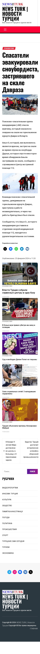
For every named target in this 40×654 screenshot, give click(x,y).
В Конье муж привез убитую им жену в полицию (18, 326)
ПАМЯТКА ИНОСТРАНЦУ (12, 511)
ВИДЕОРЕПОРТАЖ (10, 488)
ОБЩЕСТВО (7, 506)
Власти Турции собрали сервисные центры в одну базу (18, 291)
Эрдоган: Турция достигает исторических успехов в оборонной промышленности (30, 449)
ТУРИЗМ (5, 547)
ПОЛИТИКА (7, 523)
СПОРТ (5, 535)
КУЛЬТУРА (6, 500)
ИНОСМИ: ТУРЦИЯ (10, 494)
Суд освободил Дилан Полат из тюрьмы (19, 359)
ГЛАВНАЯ (34, 629)
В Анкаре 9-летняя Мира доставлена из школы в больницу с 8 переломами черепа (11, 451)
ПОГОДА (5, 517)
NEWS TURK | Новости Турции (15, 13)
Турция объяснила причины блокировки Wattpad (19, 427)
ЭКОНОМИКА (8, 553)
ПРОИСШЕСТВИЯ (9, 48)
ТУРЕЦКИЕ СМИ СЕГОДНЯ (13, 541)
